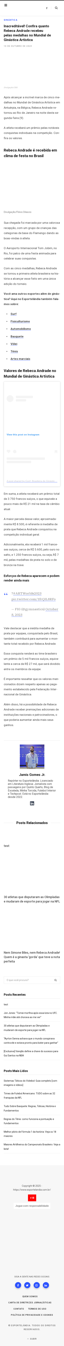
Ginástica (10, 20)
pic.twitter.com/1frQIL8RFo (33, 599)
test (6, 846)
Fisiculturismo (20, 321)
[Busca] (54, 8)
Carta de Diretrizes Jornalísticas (30, 1302)
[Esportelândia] (23, 8)
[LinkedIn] (46, 1285)
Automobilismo (21, 328)
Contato (18, 1309)
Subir (33, 1339)
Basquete (17, 336)
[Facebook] (18, 1285)
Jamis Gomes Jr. (32, 774)
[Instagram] (37, 1285)
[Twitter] (27, 1285)
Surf (14, 314)
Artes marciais (20, 358)
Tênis (14, 351)
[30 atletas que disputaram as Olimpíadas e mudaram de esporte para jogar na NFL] (32, 872)
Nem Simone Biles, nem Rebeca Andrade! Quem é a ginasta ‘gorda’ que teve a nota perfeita (32, 957)
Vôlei (14, 344)
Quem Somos (30, 1296)
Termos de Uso (37, 1309)
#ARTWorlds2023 (27, 593)
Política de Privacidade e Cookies (32, 1315)
